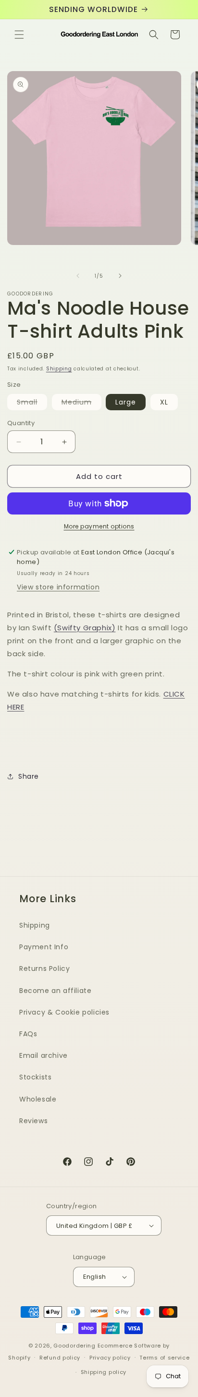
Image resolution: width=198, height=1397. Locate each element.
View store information (58, 587)
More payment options (99, 526)
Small (32, 403)
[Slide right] (120, 275)
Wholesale (37, 1099)
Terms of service (164, 1357)
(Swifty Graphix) (85, 628)
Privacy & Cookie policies (64, 1012)
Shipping (59, 368)
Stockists (35, 1077)
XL (164, 402)
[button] (19, 34)
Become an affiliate (55, 990)
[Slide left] (77, 275)
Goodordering (74, 1345)
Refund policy (59, 1357)
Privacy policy (110, 1357)
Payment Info (43, 947)
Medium (81, 403)
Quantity (21, 423)
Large (125, 402)
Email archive (43, 1055)
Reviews (33, 1121)
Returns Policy (44, 968)
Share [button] (28, 776)
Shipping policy (104, 1372)
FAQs (28, 1034)
